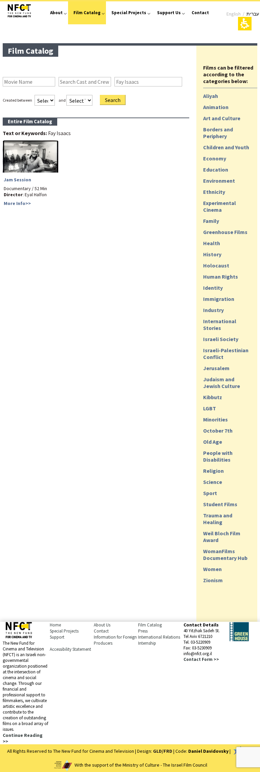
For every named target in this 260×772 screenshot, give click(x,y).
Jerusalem (216, 368)
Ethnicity (214, 191)
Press (143, 631)
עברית (252, 14)
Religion (213, 470)
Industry (213, 310)
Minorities (215, 419)
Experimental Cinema (219, 206)
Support (57, 637)
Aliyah (210, 96)
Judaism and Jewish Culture (221, 382)
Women (212, 569)
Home (55, 625)
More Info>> (17, 203)
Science (212, 482)
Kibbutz (212, 397)
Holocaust (216, 265)
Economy (214, 158)
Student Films (220, 504)
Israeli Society (220, 339)
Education (215, 169)
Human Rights (220, 276)
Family (211, 220)
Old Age (212, 441)
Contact (200, 13)
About (56, 13)
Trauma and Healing (217, 518)
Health (211, 243)
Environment (219, 180)
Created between (17, 100)
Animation (216, 107)
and (62, 100)
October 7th (218, 430)
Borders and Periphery (218, 132)
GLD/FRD (162, 751)
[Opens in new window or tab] (239, 639)
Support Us (169, 13)
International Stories (219, 324)
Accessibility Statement (70, 649)
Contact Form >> (201, 659)
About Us (102, 625)
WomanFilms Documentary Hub (225, 554)
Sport (210, 493)
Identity (213, 287)
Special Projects (128, 13)
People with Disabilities (218, 456)
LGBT (209, 408)
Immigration (218, 298)
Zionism (213, 580)
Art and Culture (221, 118)
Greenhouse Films (225, 232)
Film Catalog (87, 13)
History (212, 254)
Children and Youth (226, 147)
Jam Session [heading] (17, 180)
